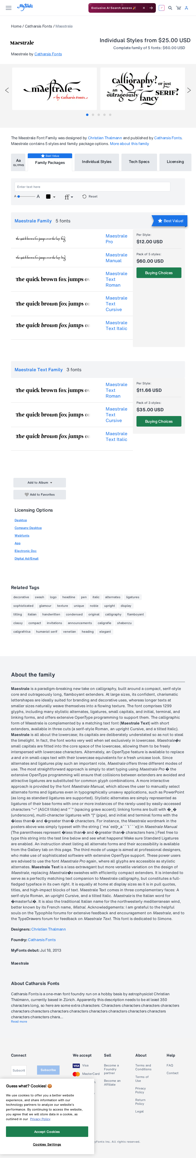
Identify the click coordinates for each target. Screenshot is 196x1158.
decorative (21, 597)
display (126, 606)
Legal (139, 1111)
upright (109, 606)
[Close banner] (144, 8)
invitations (54, 623)
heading (88, 632)
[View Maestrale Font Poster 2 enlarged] (142, 89)
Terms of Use (142, 1079)
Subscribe (48, 1070)
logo (53, 597)
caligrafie (104, 623)
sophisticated (23, 606)
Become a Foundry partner (111, 1069)
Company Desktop (28, 528)
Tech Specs (139, 161)
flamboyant (135, 614)
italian (32, 614)
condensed (74, 614)
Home (16, 26)
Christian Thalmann (105, 138)
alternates (112, 597)
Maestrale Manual (116, 257)
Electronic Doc (26, 551)
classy (18, 623)
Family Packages (50, 162)
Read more (19, 1022)
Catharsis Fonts (38, 26)
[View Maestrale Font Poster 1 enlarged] (54, 89)
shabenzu (124, 623)
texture (62, 606)
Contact (173, 1073)
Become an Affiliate (112, 1083)
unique (79, 606)
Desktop (21, 520)
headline (68, 597)
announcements (80, 623)
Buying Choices (159, 273)
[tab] (87, 114)
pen (84, 597)
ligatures (132, 597)
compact (34, 623)
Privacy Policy (140, 1090)
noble (94, 606)
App (18, 543)
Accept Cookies (47, 1131)
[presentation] (7, 90)
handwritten (51, 614)
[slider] (26, 196)
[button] (50, 197)
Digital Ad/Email (26, 558)
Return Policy (140, 1102)
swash (39, 597)
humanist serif (46, 632)
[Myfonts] (25, 9)
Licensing (175, 161)
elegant (105, 632)
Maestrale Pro (116, 238)
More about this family (129, 143)
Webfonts (22, 535)
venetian (69, 632)
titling (17, 614)
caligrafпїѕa (21, 632)
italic (96, 597)
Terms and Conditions (143, 1067)
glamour (45, 606)
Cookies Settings (47, 1144)
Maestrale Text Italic (116, 325)
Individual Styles (97, 161)
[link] (178, 8)
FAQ (170, 1065)
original (93, 614)
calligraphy (113, 614)
